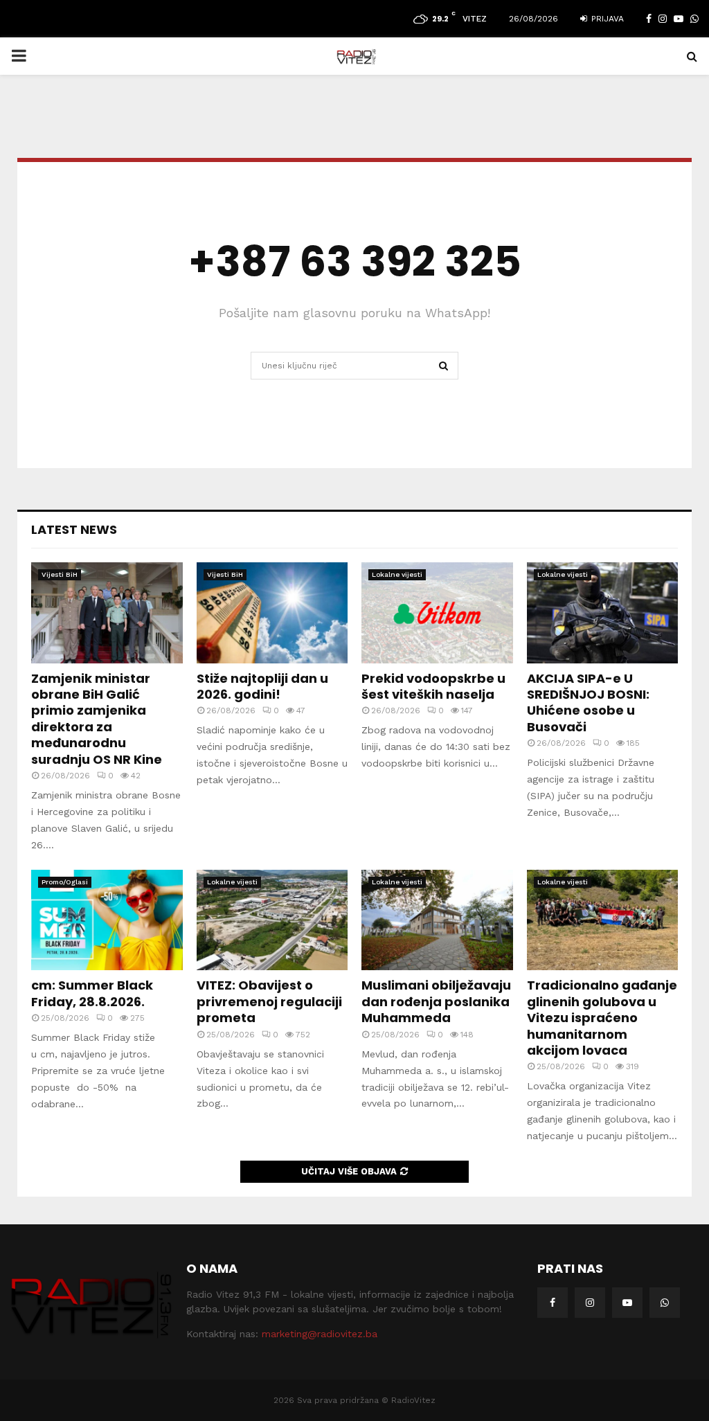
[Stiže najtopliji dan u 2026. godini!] (272, 612)
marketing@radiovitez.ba (319, 1333)
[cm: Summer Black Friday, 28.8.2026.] (107, 920)
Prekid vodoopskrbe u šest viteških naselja (433, 686)
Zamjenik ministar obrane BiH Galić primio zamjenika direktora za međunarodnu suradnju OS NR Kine (96, 719)
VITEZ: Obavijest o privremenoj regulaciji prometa (269, 1001)
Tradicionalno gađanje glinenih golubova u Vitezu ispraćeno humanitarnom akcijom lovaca (602, 1017)
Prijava (606, 19)
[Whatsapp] (664, 1302)
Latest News (74, 529)
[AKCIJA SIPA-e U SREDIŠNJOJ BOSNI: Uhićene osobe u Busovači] (603, 612)
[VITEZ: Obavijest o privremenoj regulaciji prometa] (272, 920)
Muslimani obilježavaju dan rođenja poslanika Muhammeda (436, 1001)
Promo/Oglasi (65, 882)
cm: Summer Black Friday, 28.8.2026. (92, 993)
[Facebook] (552, 1302)
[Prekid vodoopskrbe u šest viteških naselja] (437, 612)
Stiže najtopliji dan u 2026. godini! (262, 686)
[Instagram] (590, 1302)
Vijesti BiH (60, 574)
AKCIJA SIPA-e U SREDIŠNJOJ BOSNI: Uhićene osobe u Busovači (588, 702)
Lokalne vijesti (397, 574)
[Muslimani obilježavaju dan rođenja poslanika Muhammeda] (437, 920)
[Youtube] (627, 1302)
